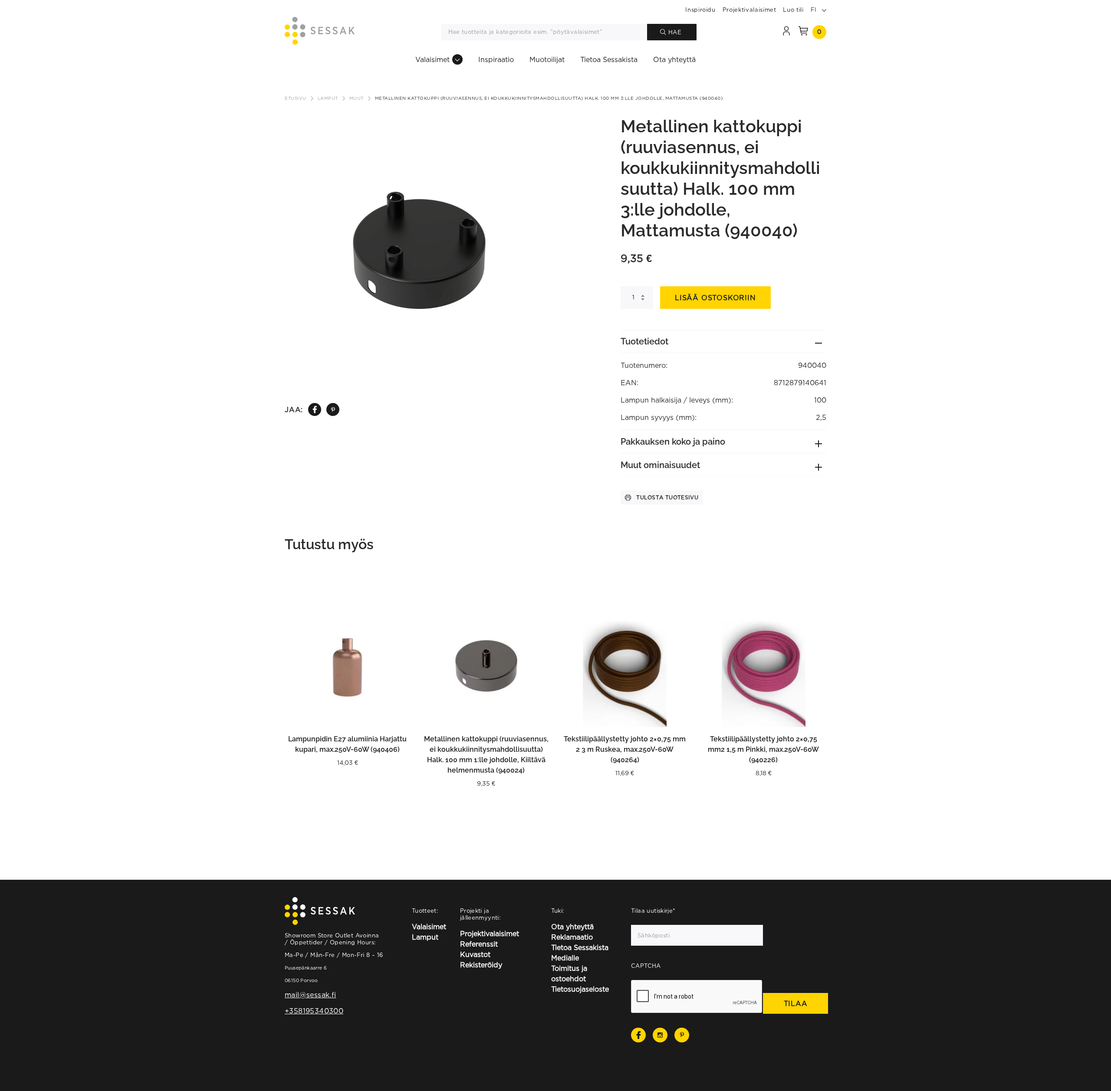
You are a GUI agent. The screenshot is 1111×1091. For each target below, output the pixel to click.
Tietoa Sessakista (609, 59)
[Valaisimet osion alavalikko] (457, 59)
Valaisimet (432, 59)
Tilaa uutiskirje (653, 911)
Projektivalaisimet (749, 10)
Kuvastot (475, 954)
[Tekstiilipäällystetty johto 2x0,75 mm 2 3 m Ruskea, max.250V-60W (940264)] (625, 664)
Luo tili (793, 10)
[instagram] (660, 1035)
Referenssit (479, 944)
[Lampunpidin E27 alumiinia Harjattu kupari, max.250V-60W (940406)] (348, 664)
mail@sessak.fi (310, 995)
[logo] (320, 32)
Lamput (328, 98)
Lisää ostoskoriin (715, 297)
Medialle (565, 958)
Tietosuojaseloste (580, 989)
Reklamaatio (572, 937)
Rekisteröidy (481, 965)
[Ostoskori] (803, 32)
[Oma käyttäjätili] (786, 32)
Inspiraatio (496, 59)
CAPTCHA (646, 966)
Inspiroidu (700, 10)
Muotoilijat (547, 59)
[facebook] (314, 409)
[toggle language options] (824, 9)
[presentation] (697, 997)
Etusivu (295, 98)
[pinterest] (333, 409)
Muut (356, 98)
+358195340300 (314, 1011)
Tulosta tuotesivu (667, 497)
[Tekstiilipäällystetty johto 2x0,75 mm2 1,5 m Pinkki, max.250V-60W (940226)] (764, 664)
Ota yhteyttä (674, 59)
